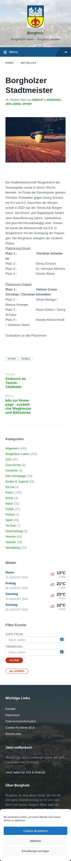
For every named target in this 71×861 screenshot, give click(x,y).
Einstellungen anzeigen (35, 851)
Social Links (13, 733)
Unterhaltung (14, 531)
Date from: (14, 634)
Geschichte (13, 465)
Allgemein (12, 448)
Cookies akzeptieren (35, 830)
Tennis (25, 359)
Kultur (9, 492)
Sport (27, 103)
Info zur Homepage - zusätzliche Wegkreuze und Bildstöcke (18, 406)
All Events (16, 671)
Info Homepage (15, 476)
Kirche (9, 487)
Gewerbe (11, 470)
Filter (14, 660)
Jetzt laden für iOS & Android (25, 772)
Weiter (9, 396)
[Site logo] (35, 26)
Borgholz (35, 33)
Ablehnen (35, 840)
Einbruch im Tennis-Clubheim (15, 383)
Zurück (10, 374)
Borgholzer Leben (17, 454)
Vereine (10, 536)
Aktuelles (28, 62)
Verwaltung (12, 547)
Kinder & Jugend (16, 481)
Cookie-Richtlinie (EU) (20, 727)
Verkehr (10, 542)
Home (9, 62)
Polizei (10, 514)
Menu (13, 52)
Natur (9, 503)
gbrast (38, 99)
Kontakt (10, 708)
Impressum (12, 715)
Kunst (9, 498)
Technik (10, 525)
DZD (8, 459)
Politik (9, 509)
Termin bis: (14, 646)
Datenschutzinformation (20, 721)
